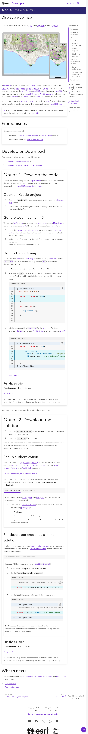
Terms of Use (54, 711)
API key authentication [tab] (12, 490)
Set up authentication (38, 548)
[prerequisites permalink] (28, 124)
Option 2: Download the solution (75, 61)
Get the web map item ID (76, 49)
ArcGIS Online (31, 94)
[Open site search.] (78, 3)
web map (41, 25)
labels (45, 88)
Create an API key (29, 504)
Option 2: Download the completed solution (24, 165)
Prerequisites (75, 29)
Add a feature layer (12, 687)
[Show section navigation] (83, 10)
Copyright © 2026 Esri (36, 708)
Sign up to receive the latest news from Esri (43, 714)
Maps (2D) (35, 113)
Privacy (30, 711)
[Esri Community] (29, 721)
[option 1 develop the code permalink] (60, 175)
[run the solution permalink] (26, 384)
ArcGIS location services (29, 462)
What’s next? (75, 80)
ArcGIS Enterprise (47, 94)
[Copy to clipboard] (62, 288)
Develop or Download (74, 33)
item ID (38, 96)
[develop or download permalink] (47, 152)
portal (26, 96)
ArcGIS (55, 25)
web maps (42, 223)
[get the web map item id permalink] (46, 218)
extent (16, 88)
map (30, 25)
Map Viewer (26, 91)
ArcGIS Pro (37, 91)
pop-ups (35, 88)
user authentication (39, 465)
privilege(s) (25, 507)
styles (28, 88)
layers (23, 88)
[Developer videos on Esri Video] (50, 721)
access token (27, 497)
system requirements (35, 139)
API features (28, 676)
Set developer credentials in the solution (77, 74)
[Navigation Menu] (83, 729)
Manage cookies (41, 711)
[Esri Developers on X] (43, 721)
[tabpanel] (34, 510)
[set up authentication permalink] (40, 457)
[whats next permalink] (28, 671)
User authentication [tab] (28, 490)
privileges (40, 497)
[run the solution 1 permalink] (26, 642)
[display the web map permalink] (39, 253)
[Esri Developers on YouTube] (57, 721)
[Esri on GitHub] (36, 721)
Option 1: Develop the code (18, 161)
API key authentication (20, 465)
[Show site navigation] (83, 3)
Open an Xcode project (77, 44)
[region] (37, 354)
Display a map (35, 180)
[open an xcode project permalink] (43, 195)
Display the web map (76, 55)
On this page (73, 25)
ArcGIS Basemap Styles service (30, 186)
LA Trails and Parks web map (28, 230)
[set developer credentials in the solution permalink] (18, 540)
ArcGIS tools (18, 223)
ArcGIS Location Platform (28, 135)
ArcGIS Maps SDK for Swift (15, 10)
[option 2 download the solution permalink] (21, 426)
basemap (5, 88)
